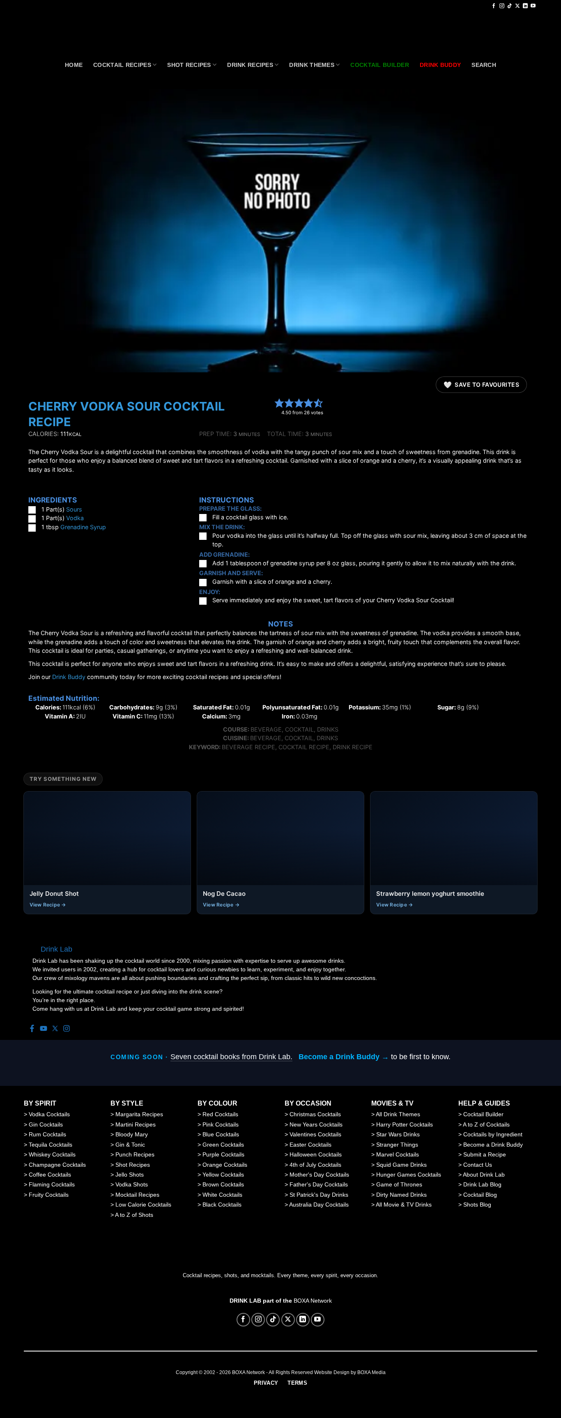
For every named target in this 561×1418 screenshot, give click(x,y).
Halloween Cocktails (316, 1154)
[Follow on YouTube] (533, 6)
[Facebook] (32, 1029)
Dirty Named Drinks (401, 1194)
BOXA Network (313, 1300)
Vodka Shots (131, 1184)
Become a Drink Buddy (493, 1144)
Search (483, 65)
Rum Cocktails (47, 1134)
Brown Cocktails (223, 1184)
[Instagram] (66, 1029)
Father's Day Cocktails (319, 1184)
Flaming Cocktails (52, 1184)
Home (74, 65)
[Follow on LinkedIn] (525, 6)
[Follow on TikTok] (509, 6)
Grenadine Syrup (83, 526)
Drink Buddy (68, 676)
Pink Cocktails (220, 1124)
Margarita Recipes (139, 1114)
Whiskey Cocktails (52, 1154)
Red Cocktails (220, 1114)
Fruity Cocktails (49, 1194)
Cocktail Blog (480, 1194)
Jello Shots (129, 1174)
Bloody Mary (131, 1134)
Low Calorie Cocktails (143, 1204)
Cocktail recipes (122, 65)
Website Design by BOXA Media (350, 1372)
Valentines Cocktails (315, 1134)
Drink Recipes (250, 65)
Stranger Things (397, 1144)
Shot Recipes (189, 65)
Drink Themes (311, 65)
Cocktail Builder (483, 1114)
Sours (74, 509)
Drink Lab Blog (482, 1184)
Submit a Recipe (484, 1154)
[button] (279, 402)
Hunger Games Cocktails (408, 1174)
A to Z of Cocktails (486, 1124)
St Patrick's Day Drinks (319, 1194)
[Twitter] (55, 1029)
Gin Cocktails (46, 1124)
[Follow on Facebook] (493, 6)
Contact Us (477, 1164)
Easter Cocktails (310, 1144)
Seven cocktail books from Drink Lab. (231, 1057)
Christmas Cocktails (315, 1114)
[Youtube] (43, 1029)
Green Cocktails (223, 1144)
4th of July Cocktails (315, 1164)
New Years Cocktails (316, 1124)
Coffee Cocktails (50, 1174)
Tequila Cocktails (50, 1144)
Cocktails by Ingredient (492, 1134)
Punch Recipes (134, 1154)
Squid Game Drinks (401, 1164)
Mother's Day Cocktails (319, 1174)
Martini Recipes (135, 1124)
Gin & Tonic (130, 1144)
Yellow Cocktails (223, 1174)
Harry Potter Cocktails (404, 1124)
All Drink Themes (398, 1114)
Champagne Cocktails (57, 1164)
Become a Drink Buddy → (344, 1057)
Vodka (75, 517)
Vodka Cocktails (49, 1114)
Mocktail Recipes (137, 1194)
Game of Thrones (399, 1184)
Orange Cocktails (224, 1164)
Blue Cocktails (220, 1134)
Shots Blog (477, 1204)
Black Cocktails (221, 1204)
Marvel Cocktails (397, 1154)
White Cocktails (222, 1194)
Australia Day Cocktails (319, 1204)
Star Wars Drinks (398, 1134)
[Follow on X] (517, 6)
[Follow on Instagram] (501, 6)
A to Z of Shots (134, 1214)
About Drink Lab (484, 1174)
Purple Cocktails (223, 1154)
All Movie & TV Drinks (404, 1204)
